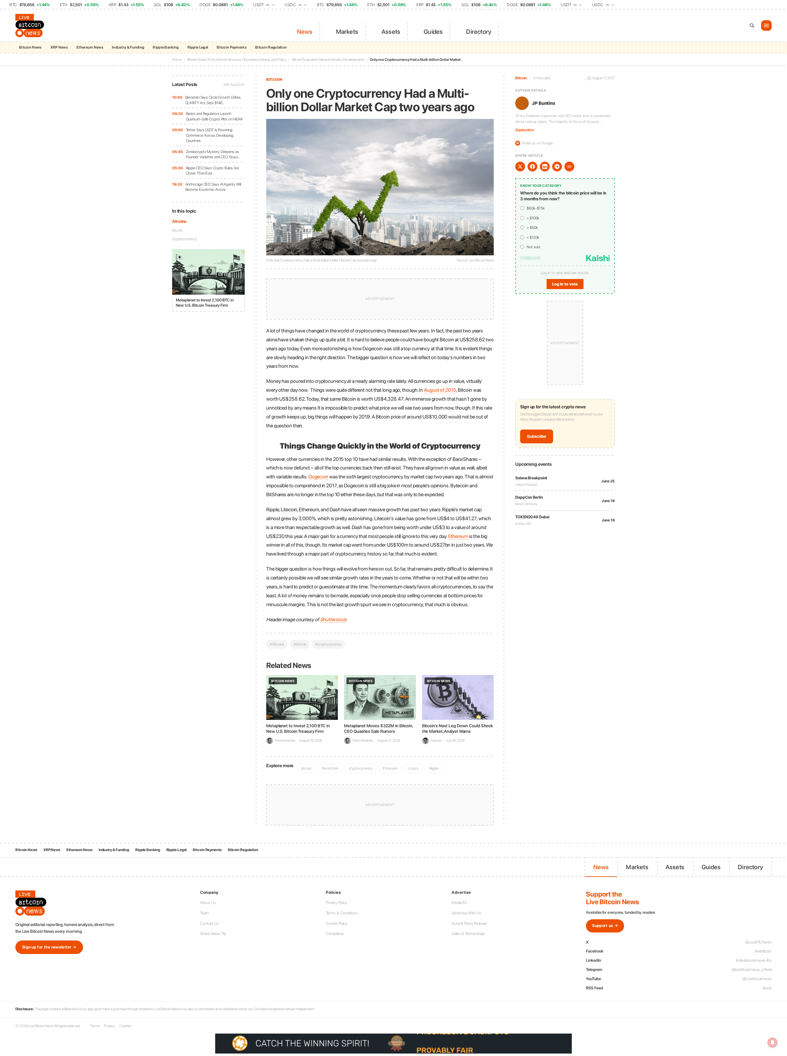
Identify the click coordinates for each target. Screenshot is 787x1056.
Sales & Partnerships (468, 933)
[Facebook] (532, 166)
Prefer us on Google (534, 143)
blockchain (330, 768)
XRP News (59, 47)
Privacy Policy (336, 902)
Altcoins (179, 221)
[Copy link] (569, 166)
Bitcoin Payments (232, 47)
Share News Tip (213, 933)
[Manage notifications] (772, 1042)
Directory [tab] (478, 31)
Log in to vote (565, 284)
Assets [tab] (391, 31)
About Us (208, 902)
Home (176, 59)
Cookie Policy (336, 923)
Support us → (605, 925)
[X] (520, 166)
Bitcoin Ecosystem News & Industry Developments (328, 59)
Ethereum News (90, 47)
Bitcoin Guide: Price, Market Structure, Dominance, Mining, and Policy (236, 59)
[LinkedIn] (545, 166)
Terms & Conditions (342, 913)
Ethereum (390, 768)
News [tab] (305, 31)
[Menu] (766, 25)
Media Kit (459, 902)
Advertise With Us (466, 913)
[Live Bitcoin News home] (30, 25)
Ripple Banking (166, 47)
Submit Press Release (469, 923)
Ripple (433, 768)
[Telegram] (557, 166)
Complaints (335, 933)
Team (204, 913)
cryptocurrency (184, 239)
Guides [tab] (433, 31)
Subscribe (536, 436)
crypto (413, 768)
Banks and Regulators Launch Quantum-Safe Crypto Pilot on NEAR (214, 116)
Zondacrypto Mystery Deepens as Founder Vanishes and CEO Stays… (213, 154)
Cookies (125, 1026)
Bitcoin (274, 79)
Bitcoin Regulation (271, 47)
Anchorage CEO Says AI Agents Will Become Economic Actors (213, 187)
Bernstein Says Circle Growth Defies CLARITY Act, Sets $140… (213, 100)
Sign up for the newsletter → (49, 947)
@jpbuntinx (524, 130)
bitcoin (177, 230)
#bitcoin (300, 644)
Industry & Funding (128, 47)
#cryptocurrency (328, 644)
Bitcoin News (30, 47)
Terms (95, 1026)
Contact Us (209, 923)
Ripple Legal (198, 47)
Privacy (109, 1026)
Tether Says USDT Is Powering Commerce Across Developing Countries (209, 135)
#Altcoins (277, 644)
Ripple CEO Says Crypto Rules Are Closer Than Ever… (212, 171)
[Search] (752, 25)
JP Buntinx (543, 103)
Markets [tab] (347, 31)
